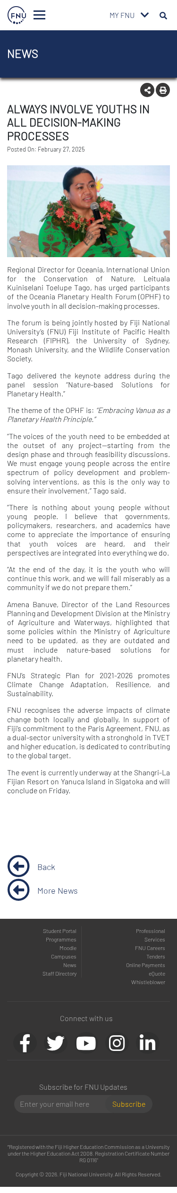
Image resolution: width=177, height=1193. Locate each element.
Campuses (63, 956)
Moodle (67, 947)
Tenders (155, 956)
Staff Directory (59, 973)
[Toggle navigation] (39, 15)
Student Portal (59, 930)
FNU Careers (150, 947)
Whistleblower (148, 981)
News (69, 964)
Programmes (61, 939)
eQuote (157, 973)
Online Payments (145, 964)
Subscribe (128, 1103)
